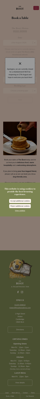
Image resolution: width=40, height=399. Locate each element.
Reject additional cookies (20, 206)
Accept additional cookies (20, 201)
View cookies (20, 211)
